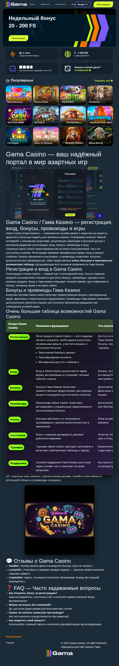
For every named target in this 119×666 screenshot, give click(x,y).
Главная (10, 642)
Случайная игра (81, 70)
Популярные (22, 80)
